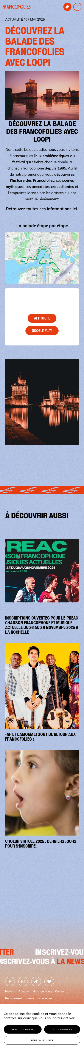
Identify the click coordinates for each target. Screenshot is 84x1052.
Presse (29, 998)
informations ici (62, 208)
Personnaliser (42, 1040)
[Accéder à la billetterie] (67, 7)
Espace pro (44, 998)
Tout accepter (23, 1029)
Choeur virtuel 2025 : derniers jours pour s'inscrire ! (40, 843)
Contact (60, 991)
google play (42, 331)
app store (42, 318)
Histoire (10, 991)
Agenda (24, 991)
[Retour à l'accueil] (17, 7)
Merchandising (42, 991)
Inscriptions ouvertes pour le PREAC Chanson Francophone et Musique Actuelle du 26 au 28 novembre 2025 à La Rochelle (41, 625)
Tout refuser (62, 1029)
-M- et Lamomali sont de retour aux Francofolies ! (40, 736)
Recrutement (13, 998)
